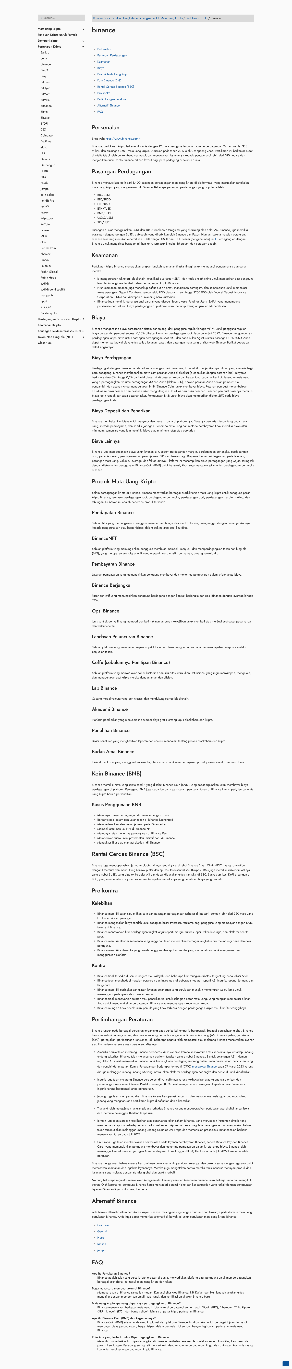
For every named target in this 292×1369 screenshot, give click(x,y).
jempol (45, 189)
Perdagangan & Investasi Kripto (59, 319)
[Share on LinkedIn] (108, 40)
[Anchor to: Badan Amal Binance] (139, 752)
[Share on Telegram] (127, 40)
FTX (43, 153)
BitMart (45, 94)
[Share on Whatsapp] (121, 40)
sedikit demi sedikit (53, 289)
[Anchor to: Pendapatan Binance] (138, 513)
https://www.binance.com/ (123, 138)
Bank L (45, 52)
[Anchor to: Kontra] (110, 965)
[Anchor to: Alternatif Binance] (141, 1200)
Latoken (45, 230)
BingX (44, 70)
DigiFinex (47, 141)
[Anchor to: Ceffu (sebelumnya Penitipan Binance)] (174, 662)
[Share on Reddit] (114, 40)
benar (44, 58)
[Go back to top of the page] (286, 1363)
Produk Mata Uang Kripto (113, 74)
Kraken (45, 212)
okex (43, 242)
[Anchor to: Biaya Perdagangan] (136, 358)
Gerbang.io (48, 165)
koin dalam (48, 194)
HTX (43, 177)
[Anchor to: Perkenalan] (124, 127)
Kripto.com (47, 218)
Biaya (100, 68)
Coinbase (47, 135)
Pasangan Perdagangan (112, 55)
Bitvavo (45, 117)
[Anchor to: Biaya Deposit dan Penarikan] (155, 411)
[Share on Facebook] (95, 40)
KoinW (45, 206)
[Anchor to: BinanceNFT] (121, 538)
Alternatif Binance (108, 105)
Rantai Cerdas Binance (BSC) (115, 86)
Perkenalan (104, 49)
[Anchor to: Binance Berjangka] (135, 585)
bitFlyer (45, 88)
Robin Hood (48, 277)
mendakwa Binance (204, 1066)
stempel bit (47, 295)
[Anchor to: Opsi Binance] (124, 611)
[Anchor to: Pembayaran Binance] (139, 564)
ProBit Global (49, 272)
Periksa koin (48, 248)
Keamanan (103, 61)
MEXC (44, 236)
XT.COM (46, 307)
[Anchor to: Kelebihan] (116, 903)
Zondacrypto (49, 313)
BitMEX (45, 100)
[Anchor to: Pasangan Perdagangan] (156, 171)
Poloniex (46, 266)
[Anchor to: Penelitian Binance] (134, 730)
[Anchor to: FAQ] (108, 1262)
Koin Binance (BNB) (110, 80)
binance (46, 64)
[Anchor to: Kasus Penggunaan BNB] (146, 805)
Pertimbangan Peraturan (112, 99)
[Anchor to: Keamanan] (123, 255)
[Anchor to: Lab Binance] (121, 688)
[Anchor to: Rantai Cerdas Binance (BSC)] (169, 854)
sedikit (45, 283)
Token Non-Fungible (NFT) (55, 337)
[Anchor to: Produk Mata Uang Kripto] (160, 481)
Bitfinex (45, 82)
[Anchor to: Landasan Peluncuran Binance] (157, 637)
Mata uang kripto (49, 29)
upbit (44, 301)
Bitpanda (46, 106)
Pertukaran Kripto (49, 46)
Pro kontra (103, 93)
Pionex (45, 260)
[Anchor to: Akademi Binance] (132, 709)
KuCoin (45, 224)
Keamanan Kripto (49, 325)
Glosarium (45, 343)
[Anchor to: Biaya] (110, 317)
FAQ (100, 112)
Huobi (44, 183)
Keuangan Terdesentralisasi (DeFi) (61, 331)
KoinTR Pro (47, 200)
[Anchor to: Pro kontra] (122, 890)
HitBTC (45, 171)
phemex (46, 254)
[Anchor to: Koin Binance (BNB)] (146, 773)
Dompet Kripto (48, 40)
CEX (43, 129)
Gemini (45, 159)
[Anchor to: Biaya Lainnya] (124, 441)
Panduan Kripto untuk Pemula (57, 35)
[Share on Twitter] (101, 40)
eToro (44, 147)
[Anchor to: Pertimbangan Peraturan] (158, 1019)
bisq (43, 76)
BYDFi (44, 123)
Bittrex (44, 112)
